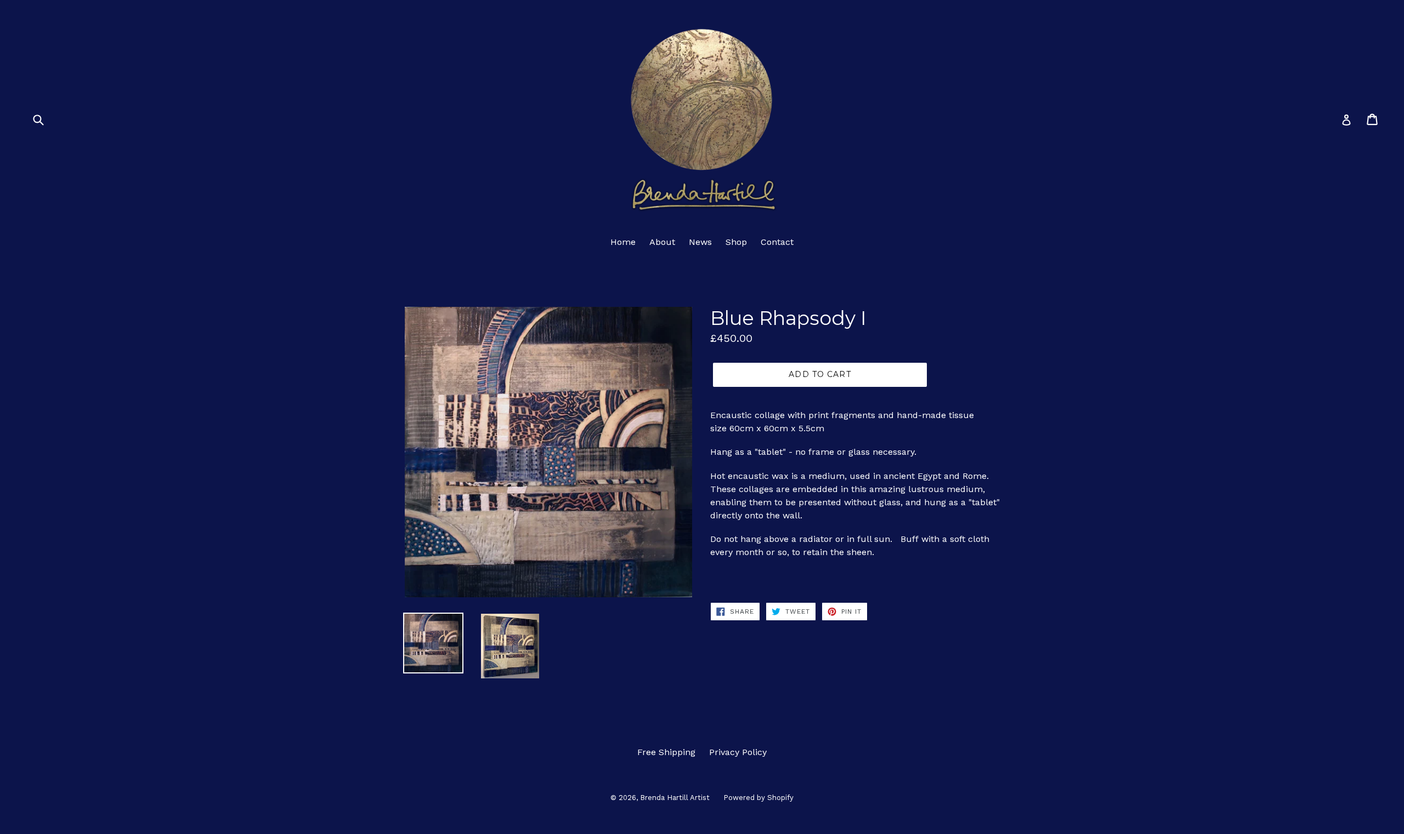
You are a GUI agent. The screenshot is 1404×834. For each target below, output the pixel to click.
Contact (777, 242)
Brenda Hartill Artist (675, 797)
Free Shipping (666, 752)
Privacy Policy (738, 752)
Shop (736, 242)
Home (623, 242)
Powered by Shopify (758, 797)
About (662, 242)
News (700, 242)
